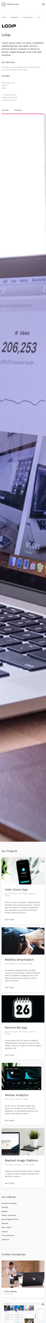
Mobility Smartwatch (19, 959)
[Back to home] (10, 4)
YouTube (5, 110)
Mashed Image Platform (21, 1160)
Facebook (18, 110)
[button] (43, 4)
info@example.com (10, 97)
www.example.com (9, 100)
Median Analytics (16, 1095)
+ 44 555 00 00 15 (9, 95)
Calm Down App (16, 889)
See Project (9, 920)
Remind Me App (16, 1027)
